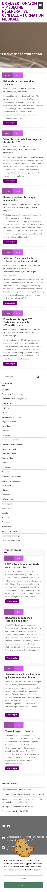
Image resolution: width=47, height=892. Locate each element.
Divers (34, 88)
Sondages (6, 522)
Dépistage (6, 407)
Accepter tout (23, 885)
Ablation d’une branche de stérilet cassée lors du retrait (20, 260)
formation (27, 332)
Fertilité (5, 430)
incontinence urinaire (10, 439)
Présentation (7, 499)
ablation (9, 268)
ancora (15, 268)
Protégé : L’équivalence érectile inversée (18, 806)
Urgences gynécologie (11, 535)
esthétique (6, 426)
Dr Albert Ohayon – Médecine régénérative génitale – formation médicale (23, 11)
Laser (4, 462)
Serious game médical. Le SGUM (15, 811)
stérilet (24, 91)
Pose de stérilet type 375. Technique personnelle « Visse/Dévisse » (18, 322)
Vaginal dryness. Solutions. (20, 731)
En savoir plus (10, 123)
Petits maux (7, 485)
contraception (11, 91)
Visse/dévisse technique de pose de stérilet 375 (22, 141)
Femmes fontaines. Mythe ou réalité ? (17, 789)
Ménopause (6, 467)
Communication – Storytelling (14, 398)
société (5, 513)
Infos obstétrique (9, 453)
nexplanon (27, 207)
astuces (9, 207)
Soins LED (6, 517)
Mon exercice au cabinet (11, 476)
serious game (7, 503)
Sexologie (6, 508)
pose (34, 332)
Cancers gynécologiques (12, 394)
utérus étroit (8, 153)
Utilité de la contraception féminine (18, 83)
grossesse (18, 272)
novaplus (33, 272)
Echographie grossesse (11, 417)
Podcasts (6, 494)
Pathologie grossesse (11, 481)
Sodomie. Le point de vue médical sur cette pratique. (23, 794)
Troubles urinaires (9, 531)
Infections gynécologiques (13, 444)
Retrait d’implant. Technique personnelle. (19, 198)
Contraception (25, 88)
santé (19, 91)
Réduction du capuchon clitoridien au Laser (18, 619)
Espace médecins (9, 421)
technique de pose (30, 149)
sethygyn (6, 275)
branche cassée (24, 268)
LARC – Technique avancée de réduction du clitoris (22, 566)
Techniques (24, 146)
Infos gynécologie (9, 449)
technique (13, 335)
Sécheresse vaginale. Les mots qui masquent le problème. (22, 676)
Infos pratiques (8, 458)
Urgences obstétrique (11, 540)
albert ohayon (10, 88)
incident (26, 272)
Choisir (23, 878)
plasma (5, 490)
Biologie (5, 389)
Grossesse (6, 435)
